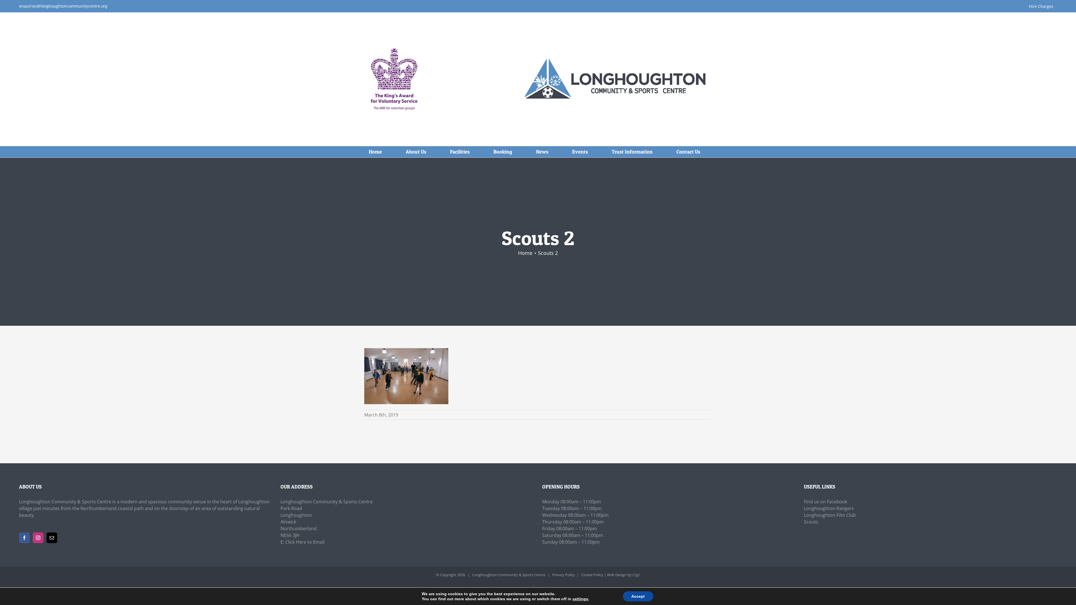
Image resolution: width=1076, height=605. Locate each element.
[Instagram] (38, 537)
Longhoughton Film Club (830, 515)
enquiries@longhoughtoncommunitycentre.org (63, 6)
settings (580, 599)
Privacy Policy (563, 574)
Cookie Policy (592, 574)
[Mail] (52, 537)
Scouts (811, 522)
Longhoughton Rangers (829, 508)
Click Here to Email (304, 542)
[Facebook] (24, 537)
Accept (638, 596)
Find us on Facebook (825, 502)
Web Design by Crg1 (623, 574)
